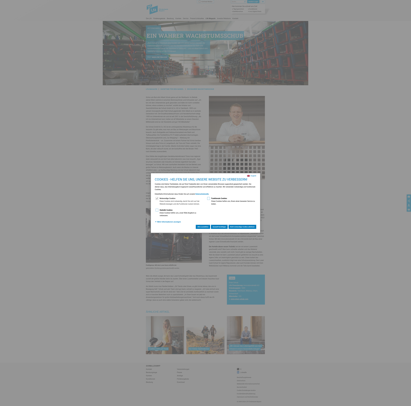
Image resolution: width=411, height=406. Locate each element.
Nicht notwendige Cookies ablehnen (242, 227)
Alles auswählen (202, 227)
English (253, 176)
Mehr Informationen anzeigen (169, 222)
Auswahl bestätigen (219, 227)
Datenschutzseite (202, 194)
